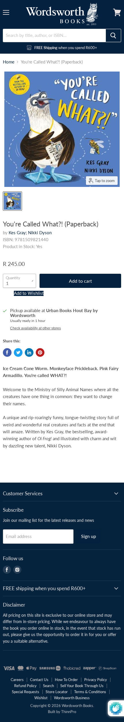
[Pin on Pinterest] (40, 352)
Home (8, 61)
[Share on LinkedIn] (29, 352)
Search (48, 685)
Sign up (88, 536)
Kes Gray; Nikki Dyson (30, 232)
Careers (17, 679)
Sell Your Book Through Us (82, 685)
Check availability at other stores (35, 328)
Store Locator (57, 691)
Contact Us (39, 679)
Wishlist (41, 697)
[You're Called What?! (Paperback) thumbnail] (12, 201)
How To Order (66, 679)
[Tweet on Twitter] (18, 352)
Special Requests (25, 691)
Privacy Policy (95, 679)
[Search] (113, 35)
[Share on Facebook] (7, 352)
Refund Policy (25, 685)
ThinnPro (68, 711)
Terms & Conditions (90, 691)
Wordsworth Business (72, 697)
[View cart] (117, 12)
